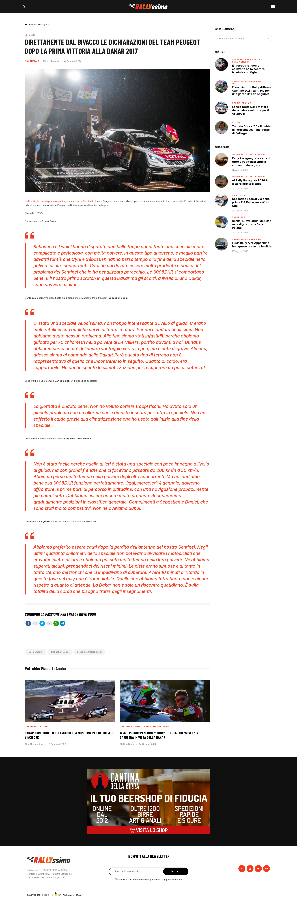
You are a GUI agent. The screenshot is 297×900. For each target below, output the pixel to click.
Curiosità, (238, 60)
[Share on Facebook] (28, 623)
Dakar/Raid (32, 61)
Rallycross (239, 195)
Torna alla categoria (39, 24)
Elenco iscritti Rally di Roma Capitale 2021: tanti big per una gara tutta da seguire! (251, 91)
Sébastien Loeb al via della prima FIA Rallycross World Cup (251, 202)
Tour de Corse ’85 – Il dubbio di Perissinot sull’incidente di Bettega (252, 130)
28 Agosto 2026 (240, 170)
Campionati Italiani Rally (247, 239)
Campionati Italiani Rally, (248, 81)
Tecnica (246, 103)
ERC (234, 83)
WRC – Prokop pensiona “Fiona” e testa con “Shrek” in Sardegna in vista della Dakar (159, 735)
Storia (44, 726)
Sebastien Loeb (59, 652)
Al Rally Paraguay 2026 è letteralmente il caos (249, 182)
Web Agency (69, 895)
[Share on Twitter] (42, 623)
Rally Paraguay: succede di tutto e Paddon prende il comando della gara (251, 162)
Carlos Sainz (35, 652)
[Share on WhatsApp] (56, 623)
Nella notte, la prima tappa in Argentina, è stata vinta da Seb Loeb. (59, 201)
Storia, (237, 103)
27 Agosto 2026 (240, 251)
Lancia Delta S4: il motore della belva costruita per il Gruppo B (250, 110)
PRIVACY (265, 895)
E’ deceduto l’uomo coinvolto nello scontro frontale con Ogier (248, 69)
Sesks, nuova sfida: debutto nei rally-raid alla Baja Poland (251, 224)
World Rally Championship (152, 726)
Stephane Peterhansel (89, 652)
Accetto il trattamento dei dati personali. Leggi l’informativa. (149, 879)
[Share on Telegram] (62, 623)
